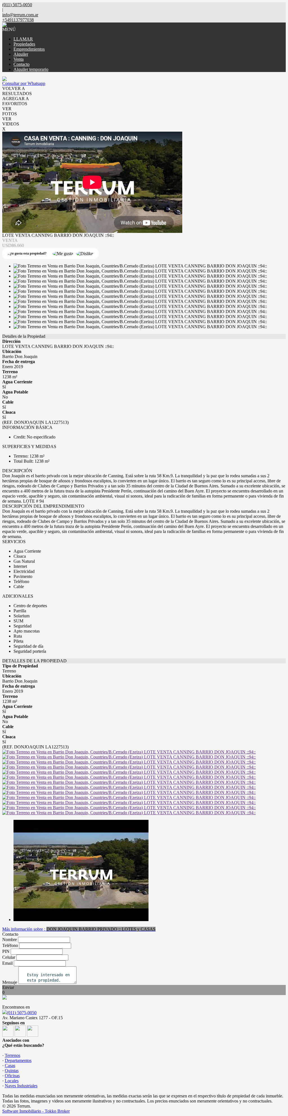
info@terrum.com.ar (20, 14)
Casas (10, 1065)
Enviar (8, 987)
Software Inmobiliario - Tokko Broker (36, 1111)
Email (7, 963)
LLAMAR (23, 39)
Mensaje (9, 982)
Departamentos (18, 1060)
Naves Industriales (21, 1085)
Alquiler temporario (31, 69)
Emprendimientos (29, 49)
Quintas (12, 1070)
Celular (8, 957)
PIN (6, 951)
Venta (19, 59)
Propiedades (24, 44)
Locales (12, 1080)
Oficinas (12, 1075)
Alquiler (21, 54)
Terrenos (12, 1055)
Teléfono (10, 945)
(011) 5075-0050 (22, 1012)
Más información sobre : (79, 929)
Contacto (22, 64)
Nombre (9, 939)
